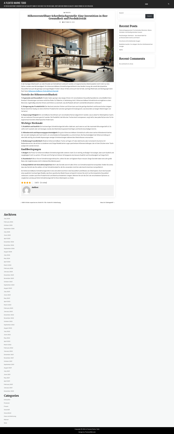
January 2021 (8, 387)
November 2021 (9, 358)
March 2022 (7, 344)
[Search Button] (168, 4)
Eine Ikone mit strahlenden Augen (129, 41)
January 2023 (8, 311)
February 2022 (8, 348)
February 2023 (8, 308)
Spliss (121, 49)
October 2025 (8, 225)
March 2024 (7, 265)
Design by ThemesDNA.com (87, 432)
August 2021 (8, 368)
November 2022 (9, 318)
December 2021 (9, 354)
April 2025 (7, 238)
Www (5, 423)
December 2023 (9, 275)
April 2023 (7, 301)
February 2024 (8, 268)
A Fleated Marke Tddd (15, 3)
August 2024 (8, 251)
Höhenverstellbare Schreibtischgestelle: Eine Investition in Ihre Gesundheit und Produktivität (68, 17)
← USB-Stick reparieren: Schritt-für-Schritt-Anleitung (40, 202)
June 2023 (7, 295)
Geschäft (7, 409)
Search (121, 13)
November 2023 (9, 278)
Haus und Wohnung (10, 416)
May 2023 (7, 298)
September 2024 (9, 248)
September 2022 (9, 325)
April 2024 (7, 262)
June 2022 (7, 334)
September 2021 (9, 364)
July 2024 (7, 255)
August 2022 (8, 328)
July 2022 (7, 331)
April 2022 (7, 341)
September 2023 (9, 285)
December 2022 (9, 315)
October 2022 (8, 321)
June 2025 (7, 235)
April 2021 (7, 381)
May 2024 (7, 258)
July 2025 (7, 232)
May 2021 (7, 378)
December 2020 (9, 391)
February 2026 (8, 222)
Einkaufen (67, 12)
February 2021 (8, 384)
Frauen (6, 406)
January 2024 (8, 271)
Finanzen (7, 403)
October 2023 (8, 281)
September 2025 (9, 228)
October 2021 (8, 361)
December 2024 (9, 242)
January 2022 (8, 351)
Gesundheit (7, 413)
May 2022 (7, 338)
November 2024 (9, 245)
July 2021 (7, 371)
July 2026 (7, 218)
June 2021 (7, 374)
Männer (6, 419)
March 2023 (7, 305)
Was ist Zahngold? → (107, 202)
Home (146, 4)
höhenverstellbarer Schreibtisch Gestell (43, 91)
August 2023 (8, 288)
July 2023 (7, 291)
